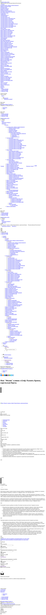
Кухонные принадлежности (15, 250)
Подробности (3, 556)
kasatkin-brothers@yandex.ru (7, 104)
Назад (7, 238)
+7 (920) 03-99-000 (4, 89)
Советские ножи (11, 284)
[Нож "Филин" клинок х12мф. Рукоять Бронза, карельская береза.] (14, 403)
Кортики (9, 317)
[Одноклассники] (3, 375)
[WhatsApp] (9, 375)
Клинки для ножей (14, 330)
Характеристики (6, 419)
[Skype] (11, 375)
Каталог (7, 239)
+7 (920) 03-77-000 (4, 91)
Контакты (2, 591)
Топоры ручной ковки (12, 300)
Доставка (5, 426)
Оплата (4, 425)
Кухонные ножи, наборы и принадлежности (17, 242)
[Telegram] (13, 375)
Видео (4, 422)
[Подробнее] (0, 540)
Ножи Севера (10, 272)
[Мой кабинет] (1, 227)
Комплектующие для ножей (13, 324)
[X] (6, 375)
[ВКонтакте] (1, 375)
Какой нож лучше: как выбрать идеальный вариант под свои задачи (14, 539)
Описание (5, 420)
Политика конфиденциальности (8, 603)
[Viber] (8, 375)
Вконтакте (5, 107)
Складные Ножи (11, 257)
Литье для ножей (13, 339)
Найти (2, 609)
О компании (3, 589)
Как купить (5, 424)
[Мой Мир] (4, 375)
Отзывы (4, 423)
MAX (4, 108)
